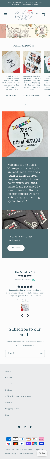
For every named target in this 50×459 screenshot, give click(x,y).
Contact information (26, 453)
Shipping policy (10, 453)
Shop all (16, 248)
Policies (8, 390)
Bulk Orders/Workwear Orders (18, 396)
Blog (7, 415)
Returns (8, 403)
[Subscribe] (41, 353)
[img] (25, 276)
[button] (6, 15)
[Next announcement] (45, 4)
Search (8, 371)
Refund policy (39, 449)
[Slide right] (31, 105)
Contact (8, 378)
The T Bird (15, 449)
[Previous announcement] (5, 4)
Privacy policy (27, 449)
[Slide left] (19, 105)
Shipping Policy (12, 409)
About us (9, 384)
